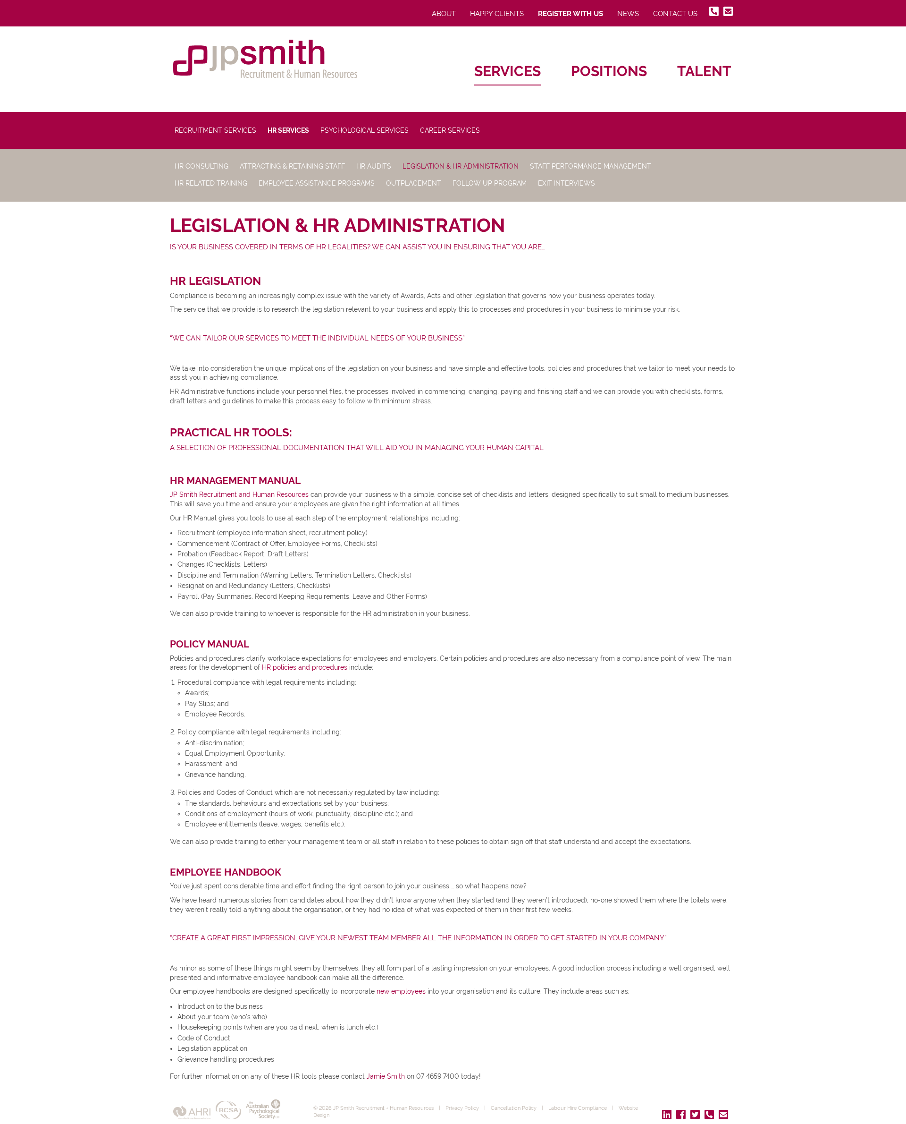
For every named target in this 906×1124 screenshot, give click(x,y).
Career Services (450, 130)
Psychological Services (364, 130)
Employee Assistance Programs (317, 183)
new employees (401, 991)
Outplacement (413, 183)
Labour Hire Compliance (577, 1108)
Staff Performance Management (590, 166)
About (444, 13)
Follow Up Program (490, 183)
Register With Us (570, 13)
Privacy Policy (462, 1108)
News (628, 13)
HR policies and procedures (304, 667)
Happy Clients (497, 13)
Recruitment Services (215, 130)
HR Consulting (201, 166)
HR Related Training (211, 183)
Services (507, 71)
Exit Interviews (566, 183)
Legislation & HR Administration (461, 166)
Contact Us (675, 13)
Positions (609, 71)
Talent (704, 71)
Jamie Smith (386, 1076)
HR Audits (373, 166)
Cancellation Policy (514, 1108)
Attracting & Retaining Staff (292, 166)
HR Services (288, 130)
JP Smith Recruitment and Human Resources (239, 494)
